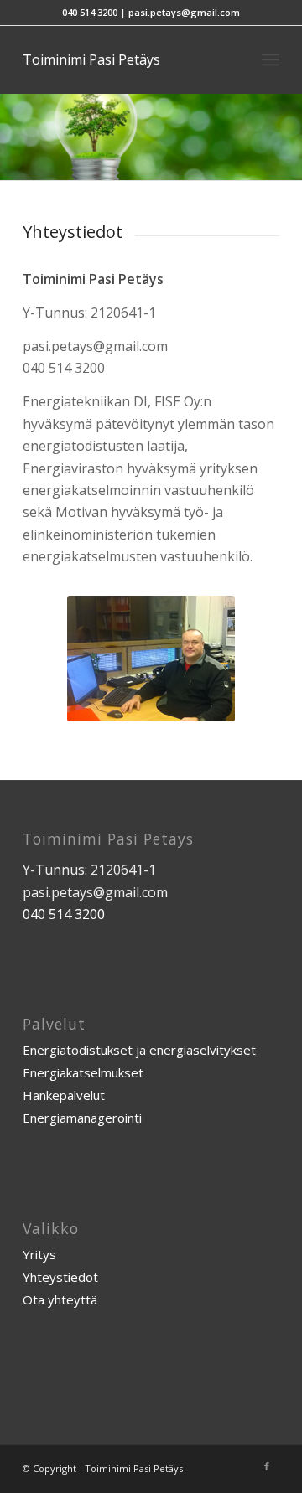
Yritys (39, 1254)
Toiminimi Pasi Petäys (91, 59)
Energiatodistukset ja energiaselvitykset (139, 1049)
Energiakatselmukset (83, 1072)
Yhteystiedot (60, 1276)
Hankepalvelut (64, 1095)
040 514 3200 (89, 12)
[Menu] (270, 59)
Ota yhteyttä (60, 1299)
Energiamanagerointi (82, 1117)
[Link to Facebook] (266, 1466)
